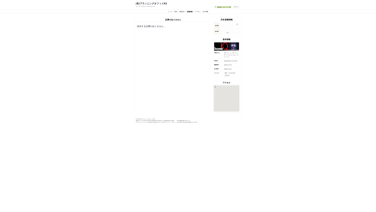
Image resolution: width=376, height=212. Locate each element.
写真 (175, 11)
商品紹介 (182, 11)
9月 (228, 32)
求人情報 (205, 11)
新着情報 (190, 11)
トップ (170, 11)
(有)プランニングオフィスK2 (151, 3)
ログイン (236, 7)
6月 (237, 24)
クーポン (197, 11)
